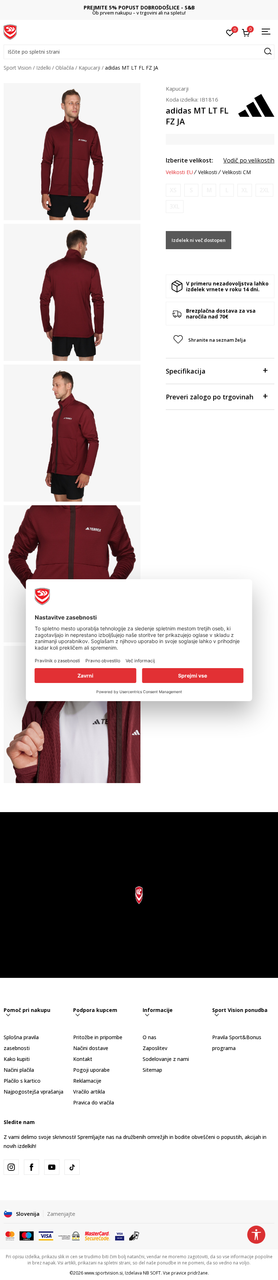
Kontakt (82, 1058)
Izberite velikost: (189, 160)
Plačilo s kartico (22, 1080)
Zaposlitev (155, 1048)
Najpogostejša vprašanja (33, 1091)
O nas (149, 1037)
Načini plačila (19, 1069)
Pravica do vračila (93, 1102)
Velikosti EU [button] (179, 172)
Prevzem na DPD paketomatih (139, 7)
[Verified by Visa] (119, 1235)
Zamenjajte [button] (61, 1213)
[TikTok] (72, 1167)
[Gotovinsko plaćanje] (134, 1235)
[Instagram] (11, 1167)
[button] (139, 52)
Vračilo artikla (89, 1091)
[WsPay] (69, 1235)
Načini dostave (90, 1048)
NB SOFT (152, 1273)
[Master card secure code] (97, 1235)
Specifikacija (186, 371)
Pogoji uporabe (91, 1069)
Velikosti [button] (207, 172)
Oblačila (64, 67)
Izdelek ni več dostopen (199, 240)
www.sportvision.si (103, 1273)
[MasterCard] (9, 1235)
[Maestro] (27, 1235)
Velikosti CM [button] (236, 172)
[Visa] (46, 1235)
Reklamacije (87, 1080)
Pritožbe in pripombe (97, 1037)
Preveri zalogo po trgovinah (209, 396)
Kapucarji (89, 67)
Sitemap (152, 1069)
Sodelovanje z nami (166, 1058)
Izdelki (43, 67)
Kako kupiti (17, 1058)
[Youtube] (52, 1167)
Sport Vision (17, 67)
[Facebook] (31, 1167)
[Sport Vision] (10, 32)
